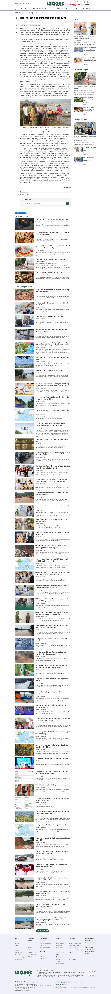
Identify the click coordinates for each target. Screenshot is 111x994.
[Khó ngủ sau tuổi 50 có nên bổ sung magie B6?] (24, 224)
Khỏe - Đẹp (72, 9)
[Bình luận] (16, 33)
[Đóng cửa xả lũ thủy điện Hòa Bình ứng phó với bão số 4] (24, 683)
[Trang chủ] (16, 8)
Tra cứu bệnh (28, 9)
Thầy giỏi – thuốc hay (44, 941)
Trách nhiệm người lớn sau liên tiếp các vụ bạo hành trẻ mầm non (89, 149)
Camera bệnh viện (19, 959)
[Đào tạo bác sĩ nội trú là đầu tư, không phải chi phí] (85, 128)
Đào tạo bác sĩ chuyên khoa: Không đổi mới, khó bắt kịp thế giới (89, 159)
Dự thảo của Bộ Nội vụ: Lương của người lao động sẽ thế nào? (52, 304)
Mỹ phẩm (58, 959)
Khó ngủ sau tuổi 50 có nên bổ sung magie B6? (51, 219)
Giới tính (59, 9)
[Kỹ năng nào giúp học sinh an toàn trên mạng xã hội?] (24, 511)
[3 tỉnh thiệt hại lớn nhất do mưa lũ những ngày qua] (24, 444)
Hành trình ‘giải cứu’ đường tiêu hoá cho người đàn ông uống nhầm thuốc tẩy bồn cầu (89, 50)
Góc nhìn (42, 13)
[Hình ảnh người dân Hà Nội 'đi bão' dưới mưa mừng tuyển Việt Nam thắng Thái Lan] (24, 551)
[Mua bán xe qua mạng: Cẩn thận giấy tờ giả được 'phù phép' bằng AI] (24, 710)
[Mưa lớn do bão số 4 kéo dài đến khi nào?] (24, 375)
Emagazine (42, 954)
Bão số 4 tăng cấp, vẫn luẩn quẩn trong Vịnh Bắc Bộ (52, 411)
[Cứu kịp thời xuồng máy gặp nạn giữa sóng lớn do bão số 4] (24, 697)
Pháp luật (31, 13)
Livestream (30, 947)
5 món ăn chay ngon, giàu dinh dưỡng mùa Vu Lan (52, 272)
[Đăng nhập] (87, 2)
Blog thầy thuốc (81, 120)
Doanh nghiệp (88, 945)
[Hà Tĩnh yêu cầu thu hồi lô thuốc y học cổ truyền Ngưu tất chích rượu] (24, 237)
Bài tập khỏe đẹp (60, 963)
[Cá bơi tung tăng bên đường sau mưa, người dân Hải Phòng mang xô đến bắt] (24, 604)
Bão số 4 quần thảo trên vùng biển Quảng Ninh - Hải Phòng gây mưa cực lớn (52, 560)
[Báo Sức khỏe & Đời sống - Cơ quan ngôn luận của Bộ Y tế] (55, 3)
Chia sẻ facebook (20, 212)
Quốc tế (36, 13)
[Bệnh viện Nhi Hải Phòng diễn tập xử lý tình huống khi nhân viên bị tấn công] (85, 28)
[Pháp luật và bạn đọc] (80, 5)
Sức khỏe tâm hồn (60, 952)
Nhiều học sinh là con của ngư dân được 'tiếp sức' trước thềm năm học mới (52, 719)
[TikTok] (73, 1)
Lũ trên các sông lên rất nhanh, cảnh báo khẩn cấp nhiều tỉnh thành (51, 746)
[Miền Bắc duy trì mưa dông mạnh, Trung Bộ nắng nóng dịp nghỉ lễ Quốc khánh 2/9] (24, 471)
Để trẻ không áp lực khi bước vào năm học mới (51, 758)
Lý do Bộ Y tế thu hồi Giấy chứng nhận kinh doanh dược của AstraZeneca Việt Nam (52, 247)
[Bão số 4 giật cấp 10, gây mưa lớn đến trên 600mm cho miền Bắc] (24, 909)
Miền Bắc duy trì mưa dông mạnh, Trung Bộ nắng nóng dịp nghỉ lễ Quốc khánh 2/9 (52, 467)
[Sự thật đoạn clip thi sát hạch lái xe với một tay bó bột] (24, 644)
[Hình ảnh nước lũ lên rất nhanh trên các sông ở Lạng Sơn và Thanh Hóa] (24, 883)
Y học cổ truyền (52, 9)
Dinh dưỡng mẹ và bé (74, 941)
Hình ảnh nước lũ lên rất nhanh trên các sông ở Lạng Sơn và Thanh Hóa (51, 879)
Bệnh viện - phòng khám (45, 943)
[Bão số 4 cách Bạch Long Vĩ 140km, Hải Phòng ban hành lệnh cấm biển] (24, 856)
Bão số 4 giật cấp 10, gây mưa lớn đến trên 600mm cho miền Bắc (50, 905)
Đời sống (87, 953)
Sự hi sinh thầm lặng (19, 957)
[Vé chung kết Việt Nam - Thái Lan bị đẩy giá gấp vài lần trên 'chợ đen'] (24, 803)
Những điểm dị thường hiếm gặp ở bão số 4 (50, 825)
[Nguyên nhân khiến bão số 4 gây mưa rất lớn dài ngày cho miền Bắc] (24, 896)
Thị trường (88, 9)
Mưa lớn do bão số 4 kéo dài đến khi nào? (50, 370)
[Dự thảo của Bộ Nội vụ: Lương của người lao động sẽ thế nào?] (24, 308)
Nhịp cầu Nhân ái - (40, 722)
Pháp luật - (38, 616)
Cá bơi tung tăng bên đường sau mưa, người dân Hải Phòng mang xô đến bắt (51, 600)
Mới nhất (31, 191)
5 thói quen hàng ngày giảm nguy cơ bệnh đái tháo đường (51, 260)
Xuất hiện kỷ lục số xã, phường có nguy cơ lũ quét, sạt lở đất (53, 839)
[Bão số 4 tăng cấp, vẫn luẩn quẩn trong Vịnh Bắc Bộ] (24, 415)
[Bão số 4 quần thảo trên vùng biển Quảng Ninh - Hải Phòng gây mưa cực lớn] (24, 564)
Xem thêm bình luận (24, 194)
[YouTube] (77, 1)
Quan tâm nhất (23, 191)
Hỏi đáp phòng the (73, 954)
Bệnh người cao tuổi (60, 941)
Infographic (42, 958)
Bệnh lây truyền (72, 959)
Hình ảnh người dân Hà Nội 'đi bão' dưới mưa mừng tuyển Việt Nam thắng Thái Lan (51, 547)
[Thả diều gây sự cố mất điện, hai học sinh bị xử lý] (24, 790)
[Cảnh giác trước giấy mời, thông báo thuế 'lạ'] (24, 321)
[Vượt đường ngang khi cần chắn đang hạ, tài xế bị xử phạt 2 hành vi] (24, 458)
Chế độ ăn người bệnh (74, 945)
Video (41, 956)
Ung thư (58, 954)
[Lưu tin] (16, 29)
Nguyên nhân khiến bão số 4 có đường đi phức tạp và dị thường (51, 493)
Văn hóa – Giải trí (89, 949)
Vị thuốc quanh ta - (88, 102)
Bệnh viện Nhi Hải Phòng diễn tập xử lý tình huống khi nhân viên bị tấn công (84, 37)
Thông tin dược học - (40, 221)
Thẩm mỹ (58, 961)
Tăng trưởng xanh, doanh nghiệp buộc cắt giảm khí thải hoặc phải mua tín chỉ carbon (51, 666)
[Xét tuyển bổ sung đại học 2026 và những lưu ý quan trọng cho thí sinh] (24, 869)
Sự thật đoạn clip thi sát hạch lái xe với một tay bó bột (51, 640)
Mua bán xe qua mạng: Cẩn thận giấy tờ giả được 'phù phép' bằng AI (52, 706)
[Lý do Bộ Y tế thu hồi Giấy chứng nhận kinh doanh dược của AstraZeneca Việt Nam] (24, 251)
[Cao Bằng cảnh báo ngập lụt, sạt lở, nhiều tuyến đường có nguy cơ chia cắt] (24, 402)
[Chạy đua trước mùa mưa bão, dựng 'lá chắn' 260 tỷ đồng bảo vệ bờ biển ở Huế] (24, 923)
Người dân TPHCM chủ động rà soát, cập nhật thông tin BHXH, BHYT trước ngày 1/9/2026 (51, 480)
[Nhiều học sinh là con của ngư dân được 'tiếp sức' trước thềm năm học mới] (24, 723)
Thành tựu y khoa (18, 952)
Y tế (18, 9)
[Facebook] (75, 1)
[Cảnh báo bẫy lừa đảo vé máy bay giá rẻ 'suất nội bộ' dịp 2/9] (24, 537)
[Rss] (94, 971)
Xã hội (25, 13)
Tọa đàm (29, 942)
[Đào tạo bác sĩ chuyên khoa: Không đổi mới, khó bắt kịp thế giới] (78, 159)
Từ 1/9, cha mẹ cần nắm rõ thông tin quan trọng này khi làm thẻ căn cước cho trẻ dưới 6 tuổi (52, 385)
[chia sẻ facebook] (16, 18)
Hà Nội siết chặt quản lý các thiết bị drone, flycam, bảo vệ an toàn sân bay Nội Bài (50, 424)
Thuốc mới (30, 956)
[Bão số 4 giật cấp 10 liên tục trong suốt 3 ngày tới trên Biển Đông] (24, 737)
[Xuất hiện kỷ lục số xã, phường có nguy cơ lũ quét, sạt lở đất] (24, 843)
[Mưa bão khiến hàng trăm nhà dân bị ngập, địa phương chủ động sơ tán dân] (24, 630)
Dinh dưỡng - (39, 274)
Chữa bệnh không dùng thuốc (45, 948)
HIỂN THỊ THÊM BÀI (42, 931)
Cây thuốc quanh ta (44, 945)
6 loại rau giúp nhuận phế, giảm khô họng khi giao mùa (89, 99)
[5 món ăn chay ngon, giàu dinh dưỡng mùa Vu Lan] (24, 277)
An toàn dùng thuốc (32, 952)
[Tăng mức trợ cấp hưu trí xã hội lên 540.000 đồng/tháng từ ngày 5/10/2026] (24, 590)
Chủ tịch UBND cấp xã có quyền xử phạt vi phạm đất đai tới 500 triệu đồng (52, 812)
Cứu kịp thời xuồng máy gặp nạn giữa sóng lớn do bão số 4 (52, 693)
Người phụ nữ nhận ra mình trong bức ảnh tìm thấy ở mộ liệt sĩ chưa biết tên (51, 653)
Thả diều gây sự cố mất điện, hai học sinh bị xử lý (52, 785)
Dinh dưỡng (65, 9)
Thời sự (22, 9)
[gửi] (67, 203)
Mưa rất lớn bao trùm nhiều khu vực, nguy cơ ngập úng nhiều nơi (51, 520)
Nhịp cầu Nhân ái (89, 947)
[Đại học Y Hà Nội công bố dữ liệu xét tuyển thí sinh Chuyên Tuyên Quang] (24, 776)
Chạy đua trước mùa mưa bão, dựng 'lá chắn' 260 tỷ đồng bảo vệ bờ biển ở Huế (51, 919)
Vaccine (29, 958)
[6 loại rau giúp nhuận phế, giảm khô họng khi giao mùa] (78, 99)
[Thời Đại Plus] (87, 5)
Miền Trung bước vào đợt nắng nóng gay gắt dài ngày (52, 358)
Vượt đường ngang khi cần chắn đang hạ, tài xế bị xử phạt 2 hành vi (52, 454)
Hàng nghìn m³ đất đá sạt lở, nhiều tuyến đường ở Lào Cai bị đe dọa (52, 291)
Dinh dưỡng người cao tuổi (75, 943)
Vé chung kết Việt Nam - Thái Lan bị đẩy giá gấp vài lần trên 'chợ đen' (52, 799)
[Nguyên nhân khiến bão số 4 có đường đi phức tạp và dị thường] (24, 497)
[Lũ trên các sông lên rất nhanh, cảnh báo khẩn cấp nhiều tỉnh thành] (24, 750)
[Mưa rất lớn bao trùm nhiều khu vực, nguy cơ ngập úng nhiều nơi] (24, 524)
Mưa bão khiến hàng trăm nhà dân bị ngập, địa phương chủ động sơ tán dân (51, 626)
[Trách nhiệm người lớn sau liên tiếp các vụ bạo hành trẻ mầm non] (78, 149)
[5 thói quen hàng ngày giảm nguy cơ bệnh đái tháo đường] (24, 264)
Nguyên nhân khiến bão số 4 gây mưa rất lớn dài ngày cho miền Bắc (52, 892)
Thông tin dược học (32, 954)
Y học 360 (41, 9)
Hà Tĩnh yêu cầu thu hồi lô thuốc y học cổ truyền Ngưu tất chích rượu (52, 233)
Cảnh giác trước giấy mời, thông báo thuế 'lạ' (51, 316)
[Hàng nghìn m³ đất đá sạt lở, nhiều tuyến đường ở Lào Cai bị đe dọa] (24, 294)
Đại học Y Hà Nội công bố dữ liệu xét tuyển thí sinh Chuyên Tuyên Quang (51, 773)
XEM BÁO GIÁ (69, 981)
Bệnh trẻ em (59, 949)
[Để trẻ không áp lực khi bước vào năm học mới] (24, 763)
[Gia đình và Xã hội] (73, 5)
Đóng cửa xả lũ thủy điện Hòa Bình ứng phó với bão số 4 (51, 680)
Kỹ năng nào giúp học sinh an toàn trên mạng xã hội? (52, 507)
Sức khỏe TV (35, 9)
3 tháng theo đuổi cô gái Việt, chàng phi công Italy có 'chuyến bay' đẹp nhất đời (52, 573)
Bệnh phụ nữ (59, 945)
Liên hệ (92, 975)
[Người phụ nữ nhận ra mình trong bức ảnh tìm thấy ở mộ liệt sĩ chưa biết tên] (24, 657)
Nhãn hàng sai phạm (89, 942)
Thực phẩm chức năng (74, 949)
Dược (46, 9)
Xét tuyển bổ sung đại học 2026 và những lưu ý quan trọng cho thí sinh (51, 866)
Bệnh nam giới (59, 947)
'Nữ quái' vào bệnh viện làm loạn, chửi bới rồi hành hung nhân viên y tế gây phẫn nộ (51, 613)
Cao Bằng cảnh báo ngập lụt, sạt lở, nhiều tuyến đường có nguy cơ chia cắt (52, 398)
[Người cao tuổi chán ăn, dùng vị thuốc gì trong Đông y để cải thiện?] (78, 109)
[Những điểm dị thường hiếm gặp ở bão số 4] (24, 830)
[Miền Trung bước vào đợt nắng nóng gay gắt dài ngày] (24, 362)
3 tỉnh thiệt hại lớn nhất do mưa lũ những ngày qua (51, 440)
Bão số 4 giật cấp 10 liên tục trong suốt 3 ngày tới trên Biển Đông (52, 733)
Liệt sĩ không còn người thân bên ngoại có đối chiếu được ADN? (51, 330)
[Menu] (93, 8)
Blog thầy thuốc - (78, 140)
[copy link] (16, 25)
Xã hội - (37, 294)
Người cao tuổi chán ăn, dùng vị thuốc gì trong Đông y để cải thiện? (89, 109)
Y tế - (36, 237)
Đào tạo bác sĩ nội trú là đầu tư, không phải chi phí (85, 137)
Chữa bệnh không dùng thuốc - (43, 263)
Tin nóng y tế (17, 950)
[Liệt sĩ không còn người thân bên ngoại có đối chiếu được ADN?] (24, 334)
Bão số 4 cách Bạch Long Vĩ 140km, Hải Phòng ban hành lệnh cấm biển (51, 852)
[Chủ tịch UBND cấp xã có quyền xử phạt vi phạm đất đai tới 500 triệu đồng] (24, 816)
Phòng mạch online (80, 9)
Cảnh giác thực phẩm (73, 947)
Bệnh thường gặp (60, 943)
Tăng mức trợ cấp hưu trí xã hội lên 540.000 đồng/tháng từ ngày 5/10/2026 (50, 587)
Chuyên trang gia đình (90, 951)
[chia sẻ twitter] (16, 22)
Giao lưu (29, 945)
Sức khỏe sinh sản (73, 957)
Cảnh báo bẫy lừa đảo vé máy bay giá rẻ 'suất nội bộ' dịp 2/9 (52, 533)
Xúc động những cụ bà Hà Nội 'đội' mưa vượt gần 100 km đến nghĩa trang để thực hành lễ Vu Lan (52, 344)
